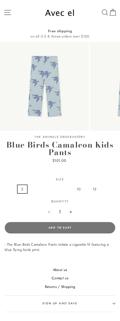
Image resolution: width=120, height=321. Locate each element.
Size (60, 179)
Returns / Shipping (60, 286)
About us (60, 269)
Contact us (60, 278)
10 (79, 189)
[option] (60, 33)
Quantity (60, 201)
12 (95, 189)
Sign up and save (60, 303)
